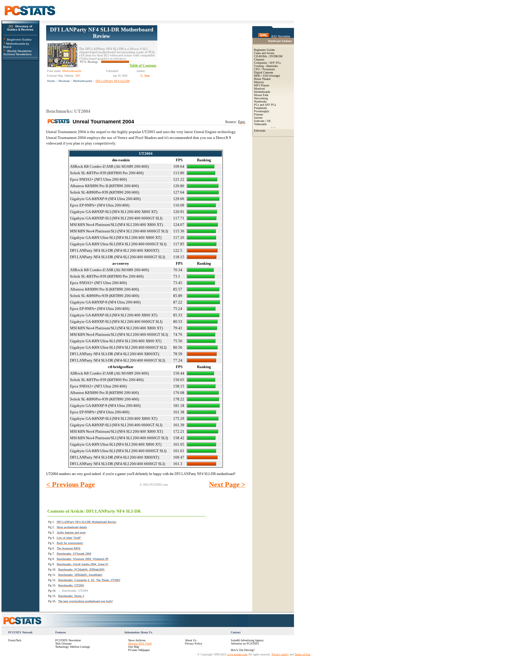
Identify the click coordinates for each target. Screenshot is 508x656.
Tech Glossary (63, 643)
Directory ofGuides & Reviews (20, 28)
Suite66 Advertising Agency (247, 640)
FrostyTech (14, 640)
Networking (261, 98)
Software (259, 121)
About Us (190, 640)
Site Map (133, 646)
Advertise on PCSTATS (245, 643)
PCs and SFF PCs (265, 104)
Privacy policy (280, 654)
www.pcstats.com (237, 654)
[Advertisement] (201, 62)
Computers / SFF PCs (267, 62)
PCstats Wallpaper (139, 650)
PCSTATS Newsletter (68, 640)
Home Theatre (262, 78)
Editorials (259, 130)
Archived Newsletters (17, 54)
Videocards (260, 124)
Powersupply (261, 111)
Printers (258, 114)
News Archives (137, 640)
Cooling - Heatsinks (266, 66)
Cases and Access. (264, 53)
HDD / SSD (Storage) (267, 75)
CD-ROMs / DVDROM (268, 56)
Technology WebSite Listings (72, 646)
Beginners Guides (19, 39)
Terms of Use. (303, 654)
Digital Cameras (263, 72)
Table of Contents (143, 65)
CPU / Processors (264, 69)
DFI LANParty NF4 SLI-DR (113, 81)
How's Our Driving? (243, 650)
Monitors (259, 88)
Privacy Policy (193, 643)
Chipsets (259, 59)
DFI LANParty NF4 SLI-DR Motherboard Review (101, 32)
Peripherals (260, 108)
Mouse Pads (261, 95)
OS (269, 121)
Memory (259, 82)
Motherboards (82, 81)
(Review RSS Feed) (140, 643)
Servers (258, 117)
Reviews (64, 81)
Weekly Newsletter (19, 51)
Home (51, 81)
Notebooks (260, 101)
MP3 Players (261, 85)
